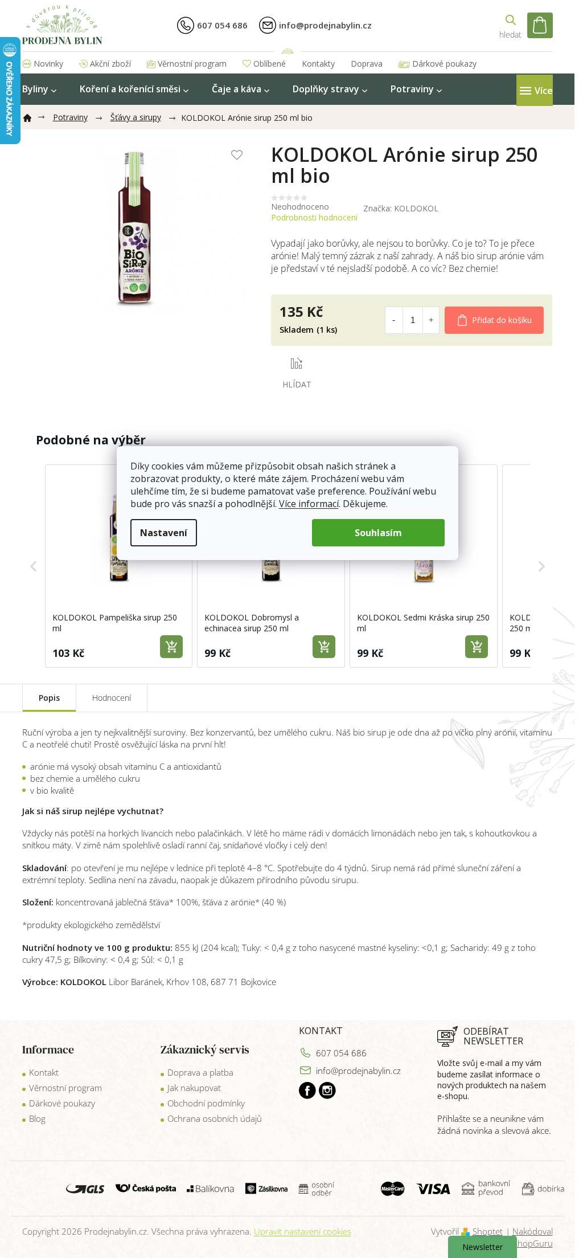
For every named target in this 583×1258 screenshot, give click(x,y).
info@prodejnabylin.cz (358, 1070)
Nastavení (163, 532)
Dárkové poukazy (444, 63)
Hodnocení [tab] (111, 697)
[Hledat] (510, 25)
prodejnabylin (327, 1090)
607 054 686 (341, 1053)
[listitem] (119, 566)
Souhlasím (378, 532)
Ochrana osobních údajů (214, 1118)
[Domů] (32, 115)
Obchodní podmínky (206, 1103)
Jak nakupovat (194, 1087)
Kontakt (44, 1072)
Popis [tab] (49, 697)
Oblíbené (269, 63)
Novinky (48, 63)
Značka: (400, 208)
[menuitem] (39, 89)
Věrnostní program (192, 63)
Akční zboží (110, 63)
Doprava (367, 63)
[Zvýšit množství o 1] (431, 320)
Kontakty (318, 63)
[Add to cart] (171, 646)
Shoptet (488, 1231)
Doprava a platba (200, 1072)
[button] (33, 566)
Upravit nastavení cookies (302, 1231)
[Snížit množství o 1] (393, 320)
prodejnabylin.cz (307, 1090)
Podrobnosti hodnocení (314, 217)
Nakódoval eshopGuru (531, 1237)
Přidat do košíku (502, 319)
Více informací (309, 503)
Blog (37, 1118)
